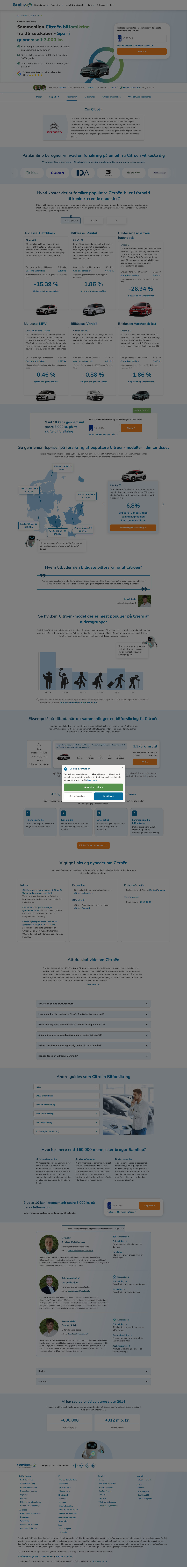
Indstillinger (108, 796)
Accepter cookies (93, 787)
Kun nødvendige (77, 796)
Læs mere (92, 780)
